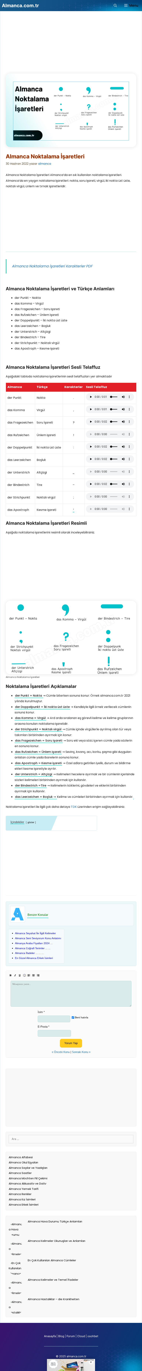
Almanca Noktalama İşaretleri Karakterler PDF (52, 266)
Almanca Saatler (20, 1173)
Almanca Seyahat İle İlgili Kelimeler (35, 933)
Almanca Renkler (20, 1194)
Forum (71, 1336)
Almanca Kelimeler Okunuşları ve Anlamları (56, 1241)
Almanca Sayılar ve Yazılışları (28, 1168)
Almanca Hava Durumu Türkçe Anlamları (55, 1221)
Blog (61, 1336)
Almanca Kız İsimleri (22, 1199)
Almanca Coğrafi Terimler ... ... (32, 948)
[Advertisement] (33, 44)
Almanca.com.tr (20, 5)
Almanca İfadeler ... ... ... (29, 953)
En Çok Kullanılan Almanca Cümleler (52, 1260)
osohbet (92, 1336)
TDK (74, 807)
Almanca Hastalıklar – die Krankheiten (53, 1299)
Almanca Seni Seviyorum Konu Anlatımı (38, 938)
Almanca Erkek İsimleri (23, 1205)
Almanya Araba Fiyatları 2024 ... (34, 943)
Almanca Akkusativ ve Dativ (27, 1183)
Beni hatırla (81, 1017)
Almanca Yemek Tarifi (23, 1189)
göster (31, 822)
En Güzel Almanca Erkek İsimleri (34, 958)
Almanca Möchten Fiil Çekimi (28, 1178)
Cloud (81, 1336)
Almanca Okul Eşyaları (23, 1162)
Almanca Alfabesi (21, 1157)
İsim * (41, 1012)
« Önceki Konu (61, 1052)
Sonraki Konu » (81, 1052)
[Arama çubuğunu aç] (115, 5)
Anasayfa (50, 1336)
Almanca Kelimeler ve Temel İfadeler (53, 1280)
